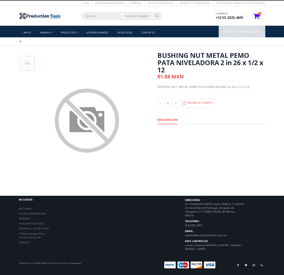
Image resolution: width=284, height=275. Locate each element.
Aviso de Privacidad (160, 3)
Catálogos (124, 32)
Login (85, 3)
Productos (68, 32)
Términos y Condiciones (194, 3)
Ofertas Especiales (242, 31)
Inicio (27, 32)
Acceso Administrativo (110, 3)
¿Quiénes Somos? (97, 32)
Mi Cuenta (25, 208)
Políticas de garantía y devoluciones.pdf (32, 235)
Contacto (148, 32)
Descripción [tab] (167, 120)
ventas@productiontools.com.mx (206, 235)
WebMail (136, 3)
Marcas (45, 32)
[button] (259, 15)
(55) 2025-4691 (194, 225)
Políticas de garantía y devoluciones (240, 3)
